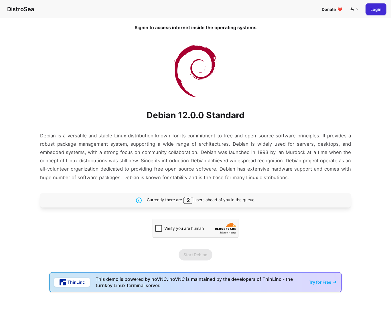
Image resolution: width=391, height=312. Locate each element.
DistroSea (20, 9)
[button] (354, 9)
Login (376, 9)
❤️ (332, 9)
